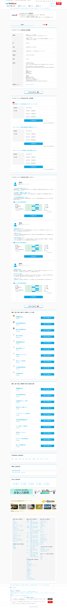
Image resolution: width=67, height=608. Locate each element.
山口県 (34, 547)
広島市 (34, 548)
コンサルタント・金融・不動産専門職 (19, 530)
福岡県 (31, 552)
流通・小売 (42, 531)
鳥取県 (31, 545)
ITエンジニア (15, 534)
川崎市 (34, 531)
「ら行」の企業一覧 (38, 484)
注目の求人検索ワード (25, 595)
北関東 (41, 1)
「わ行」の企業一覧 (46, 484)
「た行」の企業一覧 (38, 483)
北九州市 (32, 556)
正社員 (14, 545)
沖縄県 (35, 555)
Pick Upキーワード (18, 595)
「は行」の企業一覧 (15, 484)
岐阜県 (31, 537)
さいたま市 (32, 530)
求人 (13, 595)
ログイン (53, 3)
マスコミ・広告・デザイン (44, 534)
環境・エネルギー (43, 541)
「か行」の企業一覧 (23, 483)
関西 (52, 1)
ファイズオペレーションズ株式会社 (23, 413)
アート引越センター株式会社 (21, 426)
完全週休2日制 (29, 569)
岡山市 (31, 548)
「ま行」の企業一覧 (23, 484)
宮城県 (37, 522)
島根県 (34, 545)
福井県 (37, 535)
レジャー (42, 530)
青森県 (31, 522)
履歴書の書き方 (13, 591)
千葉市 (35, 530)
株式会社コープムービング (21, 354)
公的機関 (42, 542)
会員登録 (58, 3)
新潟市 (31, 534)
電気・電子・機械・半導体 (17, 535)
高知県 (31, 551)
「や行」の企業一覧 (31, 484)
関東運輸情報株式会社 (20, 342)
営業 (14, 520)
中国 (54, 1)
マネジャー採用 (29, 577)
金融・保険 (42, 535)
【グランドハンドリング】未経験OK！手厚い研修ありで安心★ (24, 150)
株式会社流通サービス (20, 348)
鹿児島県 (32, 555)
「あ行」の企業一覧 (15, 483)
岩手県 (34, 522)
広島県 (31, 547)
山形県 (34, 523)
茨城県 (31, 526)
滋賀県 (31, 541)
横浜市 (31, 531)
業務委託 (15, 548)
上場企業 (28, 576)
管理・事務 (15, 523)
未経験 (42, 557)
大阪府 (37, 541)
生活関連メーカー (43, 526)
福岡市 (35, 556)
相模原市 (37, 531)
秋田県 (31, 523)
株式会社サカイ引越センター (21, 407)
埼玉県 (31, 527)
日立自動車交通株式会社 (21, 367)
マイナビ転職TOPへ (14, 587)
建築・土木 (15, 537)
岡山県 (37, 545)
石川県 (34, 535)
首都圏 (44, 1)
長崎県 (37, 552)
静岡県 (34, 537)
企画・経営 (15, 522)
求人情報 (44, 24)
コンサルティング (43, 537)
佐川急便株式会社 (19, 373)
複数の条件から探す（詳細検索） (45, 549)
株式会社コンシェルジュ (21, 432)
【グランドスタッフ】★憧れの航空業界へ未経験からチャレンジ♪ (25, 127)
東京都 (37, 527)
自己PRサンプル (25, 591)
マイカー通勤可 (29, 573)
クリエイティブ (16, 531)
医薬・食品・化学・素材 (17, 538)
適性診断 (33, 591)
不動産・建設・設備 (43, 538)
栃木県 (34, 526)
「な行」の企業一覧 (46, 483)
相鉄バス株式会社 (19, 335)
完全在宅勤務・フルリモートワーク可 (32, 565)
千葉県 (34, 527)
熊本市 (37, 556)
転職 (11, 595)
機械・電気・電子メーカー (44, 522)
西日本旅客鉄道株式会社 (21, 323)
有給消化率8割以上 (29, 563)
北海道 (37, 1)
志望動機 (29, 591)
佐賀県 (34, 552)
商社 (41, 527)
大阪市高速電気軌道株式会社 (21, 419)
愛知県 (37, 537)
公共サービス (15, 541)
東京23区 (38, 530)
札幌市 (31, 520)
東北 (38, 1)
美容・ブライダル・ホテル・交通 (18, 526)
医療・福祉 (15, 527)
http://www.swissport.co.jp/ (30, 84)
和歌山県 (37, 542)
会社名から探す (43, 548)
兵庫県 (31, 542)
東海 (50, 1)
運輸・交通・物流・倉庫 (16, 470)
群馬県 (37, 526)
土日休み (42, 556)
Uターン (37, 591)
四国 (56, 1)
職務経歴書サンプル (18, 591)
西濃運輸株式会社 (19, 316)
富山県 (31, 535)
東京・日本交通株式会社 (21, 444)
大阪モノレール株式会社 (21, 360)
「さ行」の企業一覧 (31, 483)
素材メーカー (42, 523)
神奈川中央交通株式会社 (21, 329)
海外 (60, 1)
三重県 (31, 538)
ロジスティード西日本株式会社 (22, 438)
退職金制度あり (29, 570)
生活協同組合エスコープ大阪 (21, 400)
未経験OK (28, 574)
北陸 (48, 1)
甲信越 (46, 1)
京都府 (34, 541)
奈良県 (34, 542)
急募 (27, 562)
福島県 (37, 523)
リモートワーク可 (29, 566)
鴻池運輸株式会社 (19, 388)
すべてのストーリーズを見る (28, 500)
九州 (58, 1)
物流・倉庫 (23, 472)
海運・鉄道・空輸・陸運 (16, 472)
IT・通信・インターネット (44, 520)
